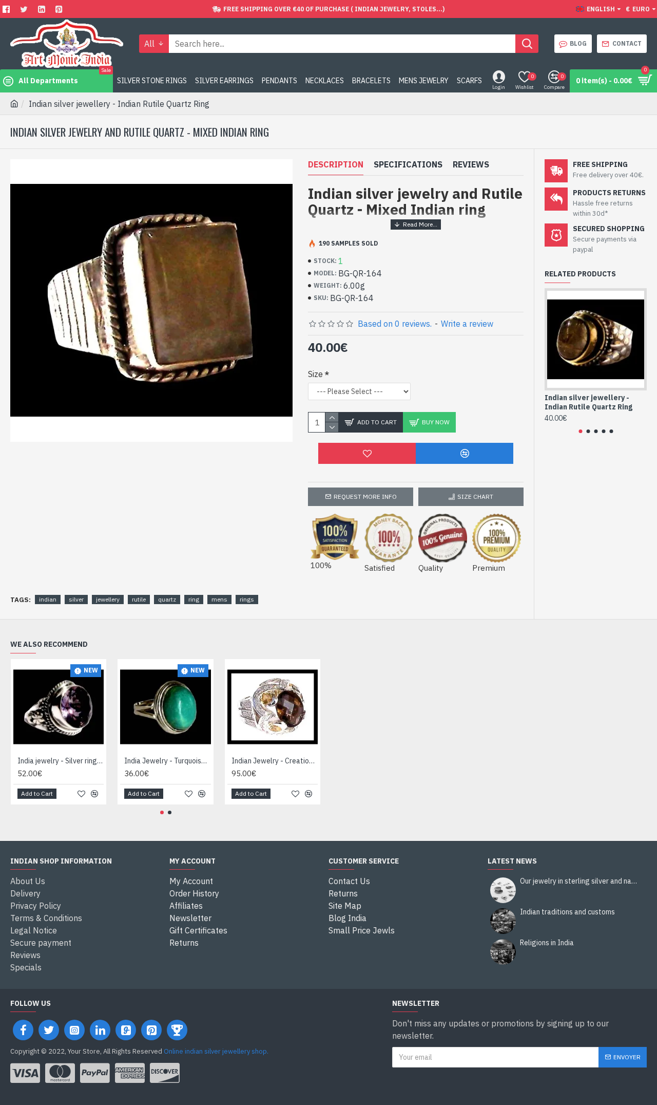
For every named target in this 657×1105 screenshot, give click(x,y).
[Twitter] (25, 9)
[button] (580, 431)
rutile (139, 599)
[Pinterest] (60, 9)
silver (76, 599)
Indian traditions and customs (567, 912)
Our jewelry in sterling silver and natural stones (580, 881)
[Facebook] (7, 9)
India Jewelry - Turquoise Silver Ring (167, 760)
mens (219, 599)
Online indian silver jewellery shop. (216, 1051)
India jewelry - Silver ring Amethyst (60, 760)
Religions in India (547, 943)
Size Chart (475, 496)
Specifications (408, 164)
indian (47, 599)
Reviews (471, 164)
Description (335, 164)
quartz (167, 599)
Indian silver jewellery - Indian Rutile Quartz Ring (588, 402)
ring (193, 599)
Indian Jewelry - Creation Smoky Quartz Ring (274, 760)
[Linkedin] (42, 9)
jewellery (108, 599)
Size (315, 374)
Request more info (365, 496)
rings (247, 599)
